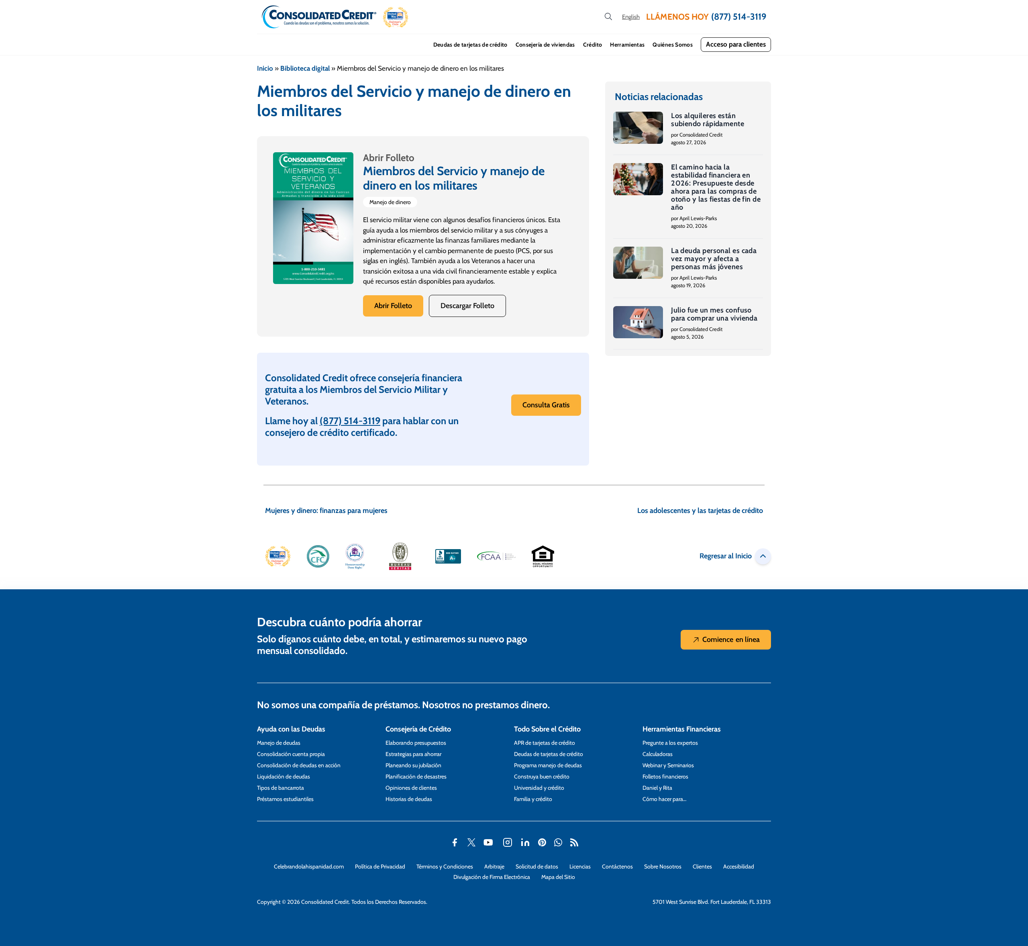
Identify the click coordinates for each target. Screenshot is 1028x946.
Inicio (265, 68)
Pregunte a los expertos (670, 742)
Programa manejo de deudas (548, 765)
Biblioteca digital (305, 68)
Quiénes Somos (673, 44)
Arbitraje (494, 866)
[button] (395, 17)
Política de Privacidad (380, 866)
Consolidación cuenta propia (291, 754)
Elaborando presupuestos (416, 742)
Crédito (592, 44)
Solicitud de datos (537, 866)
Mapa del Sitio (558, 877)
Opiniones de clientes (411, 787)
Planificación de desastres (416, 776)
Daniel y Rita (657, 787)
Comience (731, 639)
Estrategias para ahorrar (413, 754)
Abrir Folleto (393, 305)
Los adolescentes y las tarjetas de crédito (700, 510)
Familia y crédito (533, 799)
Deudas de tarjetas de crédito (470, 44)
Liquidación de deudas (283, 776)
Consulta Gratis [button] (546, 404)
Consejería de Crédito (418, 729)
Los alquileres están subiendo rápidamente (707, 120)
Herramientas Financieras (681, 729)
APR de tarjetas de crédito (544, 742)
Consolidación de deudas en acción (299, 765)
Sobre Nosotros (662, 866)
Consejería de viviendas (545, 44)
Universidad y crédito (539, 787)
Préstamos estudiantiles (285, 799)
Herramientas (627, 44)
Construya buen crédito (541, 776)
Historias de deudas (409, 799)
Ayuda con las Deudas (291, 729)
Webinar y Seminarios (668, 765)
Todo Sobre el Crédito (547, 729)
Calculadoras (657, 754)
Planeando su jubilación (413, 765)
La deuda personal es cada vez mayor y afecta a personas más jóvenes (714, 259)
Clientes (702, 866)
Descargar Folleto (467, 305)
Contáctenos (617, 866)
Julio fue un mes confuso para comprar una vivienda (714, 314)
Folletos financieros (665, 776)
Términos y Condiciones (444, 866)
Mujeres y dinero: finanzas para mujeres (326, 510)
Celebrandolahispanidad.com (309, 866)
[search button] (608, 17)
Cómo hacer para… (664, 799)
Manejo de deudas (278, 742)
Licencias (580, 866)
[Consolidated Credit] (319, 17)
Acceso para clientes (736, 44)
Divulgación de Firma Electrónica (491, 877)
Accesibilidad (738, 866)
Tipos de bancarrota (280, 787)
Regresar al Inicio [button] (726, 556)
